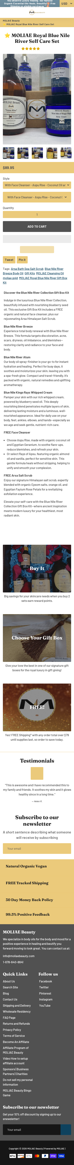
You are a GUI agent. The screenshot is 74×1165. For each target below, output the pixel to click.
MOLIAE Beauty (11, 20)
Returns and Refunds (16, 1023)
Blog (6, 993)
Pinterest (45, 993)
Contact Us (10, 999)
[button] (31, 48)
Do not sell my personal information (18, 1082)
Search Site (10, 987)
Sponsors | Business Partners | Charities (16, 1071)
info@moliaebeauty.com (18, 956)
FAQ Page (9, 1017)
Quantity (8, 208)
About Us (9, 981)
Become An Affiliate (16, 1042)
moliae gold (10, 278)
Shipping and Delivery (17, 1005)
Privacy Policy (12, 1029)
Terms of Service (14, 1035)
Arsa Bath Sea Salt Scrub (27, 268)
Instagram (45, 999)
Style (6, 178)
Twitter (44, 987)
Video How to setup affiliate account (15, 1061)
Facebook (45, 981)
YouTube (44, 1005)
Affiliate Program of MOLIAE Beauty (16, 1050)
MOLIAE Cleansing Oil (50, 273)
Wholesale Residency (17, 1011)
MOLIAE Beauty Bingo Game (17, 1093)
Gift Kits (30, 273)
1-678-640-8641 (13, 962)
